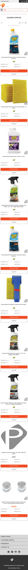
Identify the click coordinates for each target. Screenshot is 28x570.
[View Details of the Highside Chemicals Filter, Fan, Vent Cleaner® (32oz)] (14, 436)
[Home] (5, 5)
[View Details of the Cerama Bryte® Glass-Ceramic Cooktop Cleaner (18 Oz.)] (14, 41)
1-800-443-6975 (5, 1)
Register (14, 74)
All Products (3, 14)
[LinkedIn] (19, 552)
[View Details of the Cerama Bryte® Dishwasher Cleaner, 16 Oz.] (14, 140)
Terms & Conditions (12, 568)
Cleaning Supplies (24, 14)
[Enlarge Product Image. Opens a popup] (25, 53)
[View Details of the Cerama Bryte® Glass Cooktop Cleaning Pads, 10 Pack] (14, 91)
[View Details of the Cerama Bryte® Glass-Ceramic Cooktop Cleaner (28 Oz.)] (14, 239)
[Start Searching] (5, 10)
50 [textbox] (19, 22)
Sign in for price (14, 70)
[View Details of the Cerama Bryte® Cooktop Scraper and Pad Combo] (14, 288)
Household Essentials (17, 14)
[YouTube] (16, 552)
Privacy (18, 568)
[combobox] (15, 10)
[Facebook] (9, 552)
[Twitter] (12, 552)
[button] (23, 23)
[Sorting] (2, 23)
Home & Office (9, 14)
